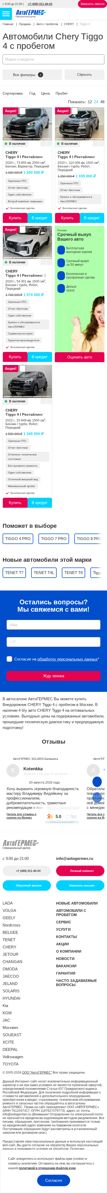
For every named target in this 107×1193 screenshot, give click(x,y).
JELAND (10, 983)
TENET (9, 939)
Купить (15, 218)
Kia (5, 1005)
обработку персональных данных (67, 659)
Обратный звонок (28, 885)
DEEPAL (10, 1049)
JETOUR (10, 954)
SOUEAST (12, 1035)
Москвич (10, 1027)
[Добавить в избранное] (43, 143)
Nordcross (12, 925)
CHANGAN (12, 961)
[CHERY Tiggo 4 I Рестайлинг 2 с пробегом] (27, 242)
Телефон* (12, 635)
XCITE (8, 1042)
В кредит (40, 218)
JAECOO (11, 976)
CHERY (24, 154)
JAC (6, 1020)
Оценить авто (79, 357)
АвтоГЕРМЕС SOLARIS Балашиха (35, 758)
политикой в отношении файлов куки (47, 1168)
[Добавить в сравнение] (49, 143)
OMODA (10, 969)
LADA (8, 903)
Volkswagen (13, 1057)
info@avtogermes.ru (74, 858)
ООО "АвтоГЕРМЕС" (37, 1072)
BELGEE (10, 932)
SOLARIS (11, 991)
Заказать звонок (92, 4)
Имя (8, 618)
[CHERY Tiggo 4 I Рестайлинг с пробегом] (27, 123)
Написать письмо (82, 885)
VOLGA (9, 910)
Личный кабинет (82, 870)
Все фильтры (27, 75)
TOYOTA (10, 1064)
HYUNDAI (11, 998)
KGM (7, 1013)
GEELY (9, 918)
